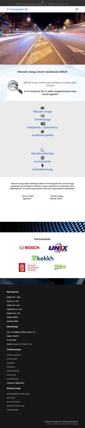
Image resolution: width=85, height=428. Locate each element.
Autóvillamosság (42, 169)
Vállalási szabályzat (54, 424)
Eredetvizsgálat (12, 359)
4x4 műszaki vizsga (13, 402)
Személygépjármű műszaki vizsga (18, 394)
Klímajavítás (11, 367)
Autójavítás (11, 363)
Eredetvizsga (42, 119)
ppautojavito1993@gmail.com (38, 4)
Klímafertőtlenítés (42, 153)
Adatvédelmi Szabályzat (70, 424)
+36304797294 (21, 4)
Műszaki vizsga (42, 111)
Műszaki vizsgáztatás (14, 355)
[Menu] (77, 9)
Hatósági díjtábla (12, 410)
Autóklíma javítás (42, 135)
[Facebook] (42, 2)
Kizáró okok (11, 398)
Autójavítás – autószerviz (42, 127)
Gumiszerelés (42, 161)
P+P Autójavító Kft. (17, 9)
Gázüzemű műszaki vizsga (15, 406)
